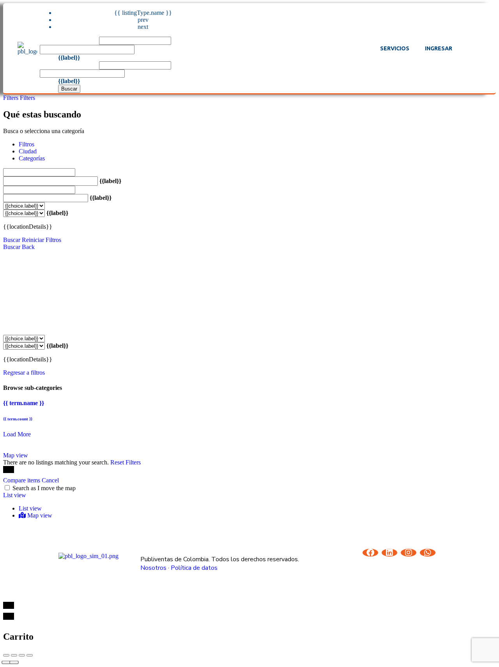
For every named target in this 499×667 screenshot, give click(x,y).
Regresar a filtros (24, 372)
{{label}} (69, 57)
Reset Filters (125, 462)
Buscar (69, 89)
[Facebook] (370, 553)
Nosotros (153, 568)
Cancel (50, 480)
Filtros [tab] (26, 144)
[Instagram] (408, 553)
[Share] (14, 655)
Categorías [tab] (32, 158)
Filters (11, 97)
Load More (17, 434)
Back (28, 247)
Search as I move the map (44, 488)
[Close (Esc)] (6, 655)
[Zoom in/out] (30, 655)
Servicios (394, 48)
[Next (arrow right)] (14, 662)
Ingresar (438, 48)
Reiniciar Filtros (41, 240)
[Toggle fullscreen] (22, 655)
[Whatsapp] (427, 553)
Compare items (22, 480)
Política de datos (194, 568)
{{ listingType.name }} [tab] (143, 12)
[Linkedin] (389, 553)
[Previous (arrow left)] (6, 662)
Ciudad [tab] (28, 151)
